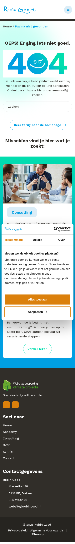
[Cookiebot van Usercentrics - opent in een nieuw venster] (54, 229)
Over (6, 445)
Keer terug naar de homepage (37, 125)
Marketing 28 (18, 486)
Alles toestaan (37, 299)
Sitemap (37, 534)
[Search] (65, 107)
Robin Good (42, 524)
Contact (8, 458)
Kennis (8, 451)
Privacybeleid (18, 530)
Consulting (11, 438)
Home (7, 26)
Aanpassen (35, 311)
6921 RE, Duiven (20, 493)
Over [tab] (61, 239)
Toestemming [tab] (13, 239)
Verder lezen (38, 349)
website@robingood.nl (25, 506)
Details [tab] (37, 239)
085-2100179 (18, 500)
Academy (10, 432)
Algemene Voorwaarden (47, 530)
